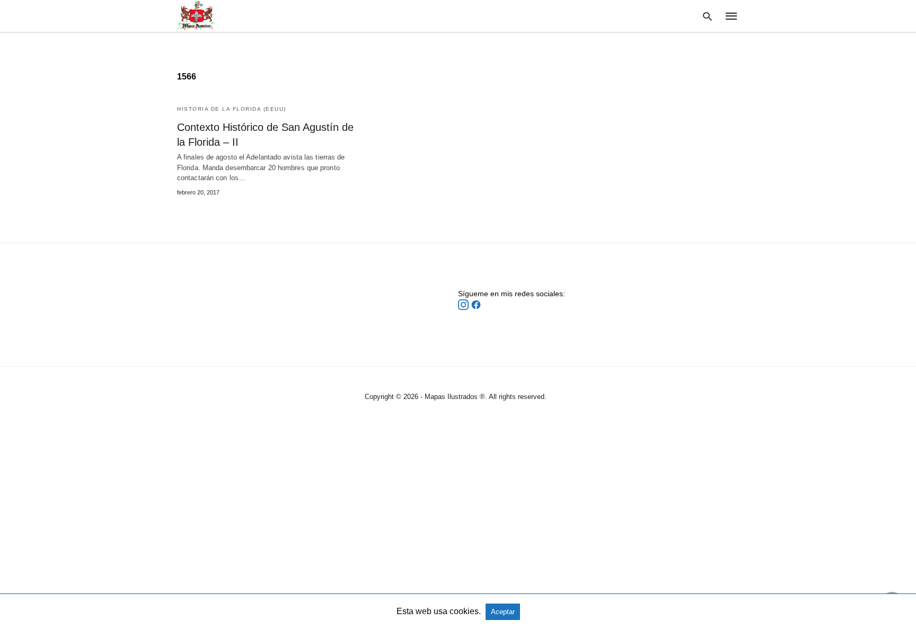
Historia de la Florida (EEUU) (231, 109)
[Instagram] (464, 307)
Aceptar (503, 612)
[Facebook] (476, 307)
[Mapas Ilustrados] (196, 15)
